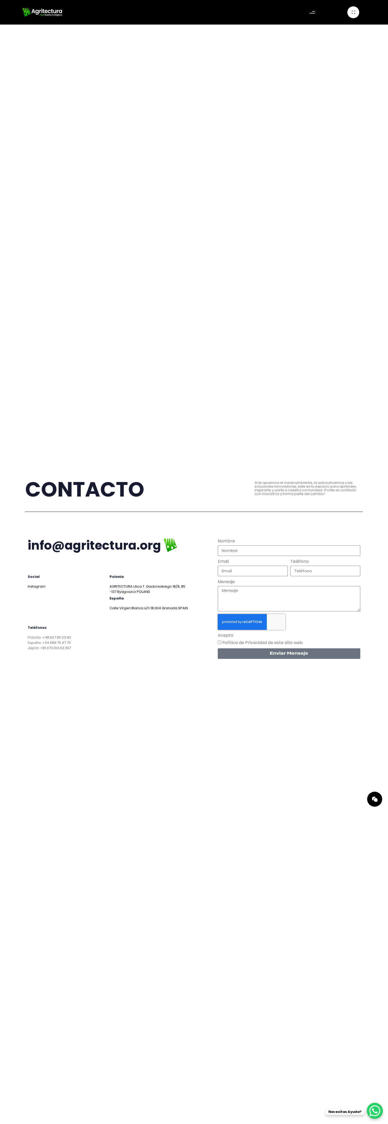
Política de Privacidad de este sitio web (262, 643)
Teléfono (299, 561)
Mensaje (226, 582)
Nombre (226, 541)
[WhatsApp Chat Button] (375, 1111)
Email (223, 561)
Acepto (225, 635)
